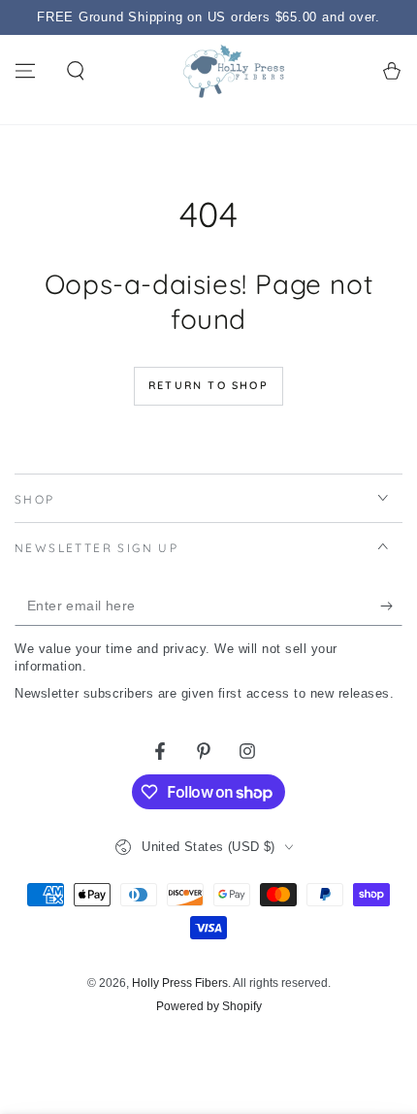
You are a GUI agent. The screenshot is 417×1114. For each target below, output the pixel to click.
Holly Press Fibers (180, 983)
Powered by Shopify (209, 1006)
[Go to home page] (233, 71)
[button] (75, 70)
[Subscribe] (391, 606)
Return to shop (208, 385)
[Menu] (25, 70)
